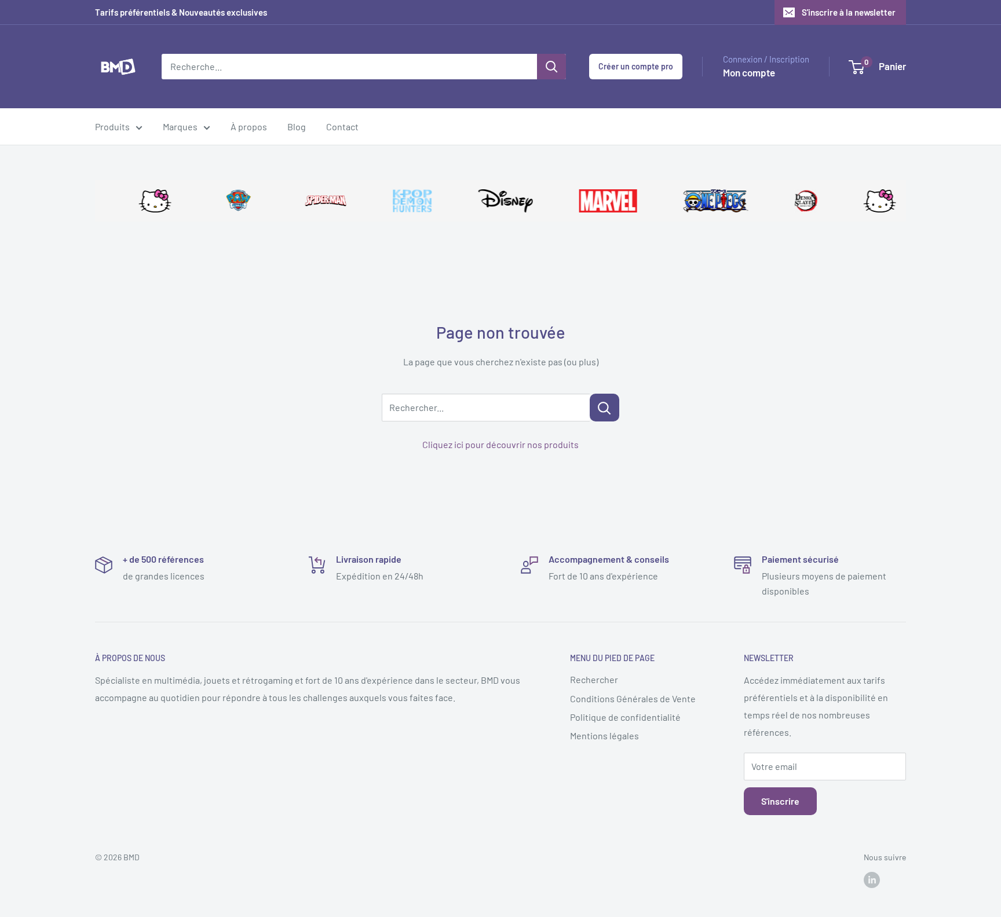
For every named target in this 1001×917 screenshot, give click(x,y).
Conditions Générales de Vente (633, 698)
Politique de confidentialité (625, 716)
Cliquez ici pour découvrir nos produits (500, 444)
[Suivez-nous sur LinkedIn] (872, 879)
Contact (342, 126)
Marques (180, 126)
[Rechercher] (551, 66)
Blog (296, 126)
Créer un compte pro (635, 66)
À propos (249, 126)
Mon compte (749, 72)
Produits (112, 126)
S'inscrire (780, 800)
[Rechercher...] (604, 407)
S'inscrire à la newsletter (849, 12)
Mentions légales (604, 735)
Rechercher (594, 679)
